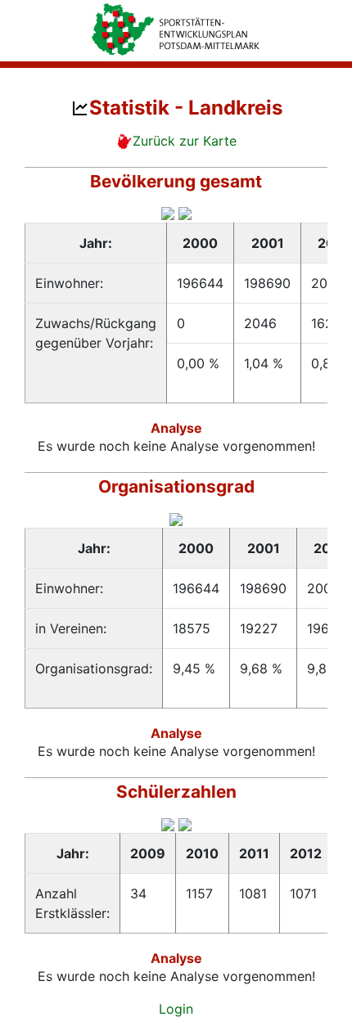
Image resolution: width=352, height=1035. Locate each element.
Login (176, 1009)
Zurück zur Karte (185, 141)
